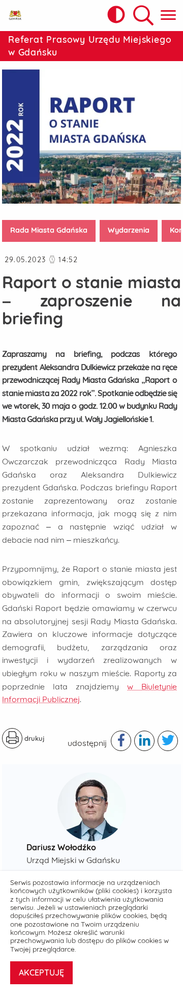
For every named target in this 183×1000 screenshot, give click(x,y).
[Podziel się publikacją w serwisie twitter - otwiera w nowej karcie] (168, 741)
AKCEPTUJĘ (41, 972)
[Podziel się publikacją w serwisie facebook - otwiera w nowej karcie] (121, 741)
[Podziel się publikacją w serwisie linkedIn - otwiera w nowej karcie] (144, 741)
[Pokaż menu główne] (168, 15)
